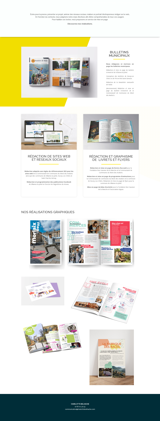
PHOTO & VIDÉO (125, 3)
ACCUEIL (86, 3)
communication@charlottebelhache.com (80, 409)
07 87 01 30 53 (80, 406)
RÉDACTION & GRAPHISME (104, 3)
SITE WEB (139, 3)
